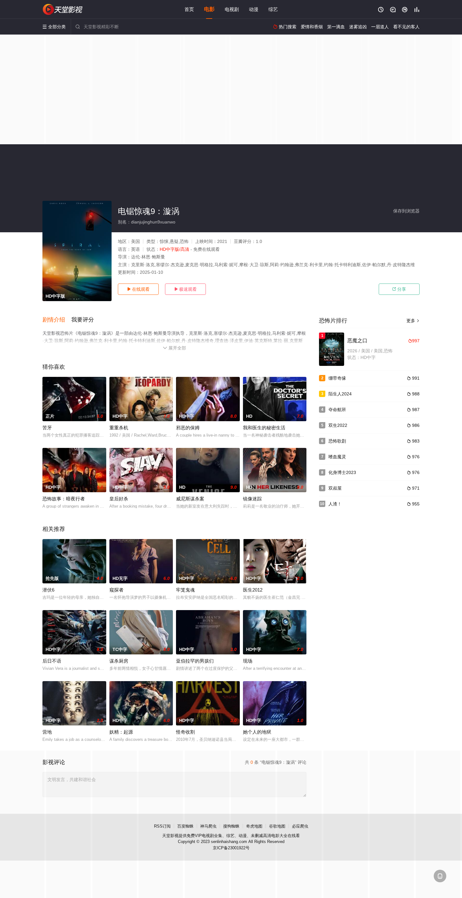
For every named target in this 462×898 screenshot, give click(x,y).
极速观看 (185, 289)
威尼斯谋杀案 (190, 498)
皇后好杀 (118, 498)
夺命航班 (337, 409)
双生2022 (337, 425)
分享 (399, 289)
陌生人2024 (340, 393)
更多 (413, 320)
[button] (56, 320)
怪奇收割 (185, 732)
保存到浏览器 (406, 210)
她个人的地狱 (257, 732)
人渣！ (335, 503)
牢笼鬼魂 (185, 589)
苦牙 (47, 427)
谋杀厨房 (118, 661)
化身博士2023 (342, 472)
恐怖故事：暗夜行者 (63, 498)
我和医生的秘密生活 (264, 427)
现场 (247, 661)
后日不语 (51, 661)
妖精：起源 (121, 732)
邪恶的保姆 (188, 427)
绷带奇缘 (337, 378)
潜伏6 (48, 589)
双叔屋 (335, 488)
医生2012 (252, 589)
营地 (47, 732)
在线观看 (138, 289)
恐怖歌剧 (337, 440)
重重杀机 (118, 427)
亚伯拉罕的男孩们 (195, 661)
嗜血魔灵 (337, 456)
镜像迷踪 (252, 498)
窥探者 (116, 589)
